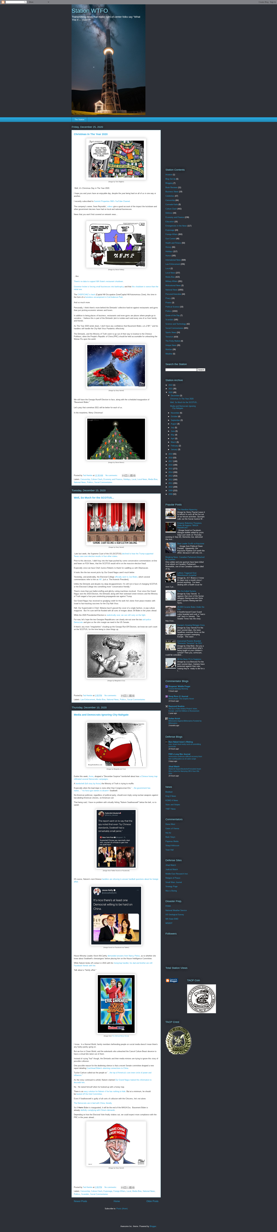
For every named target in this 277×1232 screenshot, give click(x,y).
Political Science (172, 307)
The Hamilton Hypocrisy (187, 509)
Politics (90, 482)
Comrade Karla (171, 204)
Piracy (168, 298)
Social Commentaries (103, 482)
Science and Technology (175, 324)
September (175, 420)
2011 (171, 483)
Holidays (127, 479)
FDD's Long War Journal (179, 754)
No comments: (111, 475)
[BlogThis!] (126, 475)
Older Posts (152, 1201)
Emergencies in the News (176, 226)
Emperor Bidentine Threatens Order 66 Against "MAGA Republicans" (189, 525)
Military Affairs (171, 281)
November (175, 413)
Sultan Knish (174, 718)
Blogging (169, 183)
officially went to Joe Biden (126, 577)
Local (134, 479)
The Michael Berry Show (120, 1036)
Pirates (168, 303)
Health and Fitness (173, 243)
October (174, 416)
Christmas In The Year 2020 (91, 134)
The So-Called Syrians (186, 591)
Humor (168, 256)
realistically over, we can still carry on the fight (126, 615)
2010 (171, 487)
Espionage (107, 1191)
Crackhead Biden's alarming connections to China (107, 1068)
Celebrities (169, 196)
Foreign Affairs (119, 1191)
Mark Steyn (170, 837)
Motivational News (173, 285)
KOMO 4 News (171, 800)
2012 (171, 480)
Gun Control (170, 239)
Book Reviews (171, 187)
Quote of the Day (172, 315)
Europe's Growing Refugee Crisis (191, 625)
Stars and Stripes (172, 805)
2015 (171, 469)
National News (80, 482)
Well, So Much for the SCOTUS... (94, 497)
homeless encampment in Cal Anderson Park (104, 297)
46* (100, 579)
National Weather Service (176, 910)
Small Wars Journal (173, 882)
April (173, 438)
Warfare (168, 349)
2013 (171, 476)
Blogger (153, 1226)
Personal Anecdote (173, 294)
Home (117, 1201)
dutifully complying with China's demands (98, 1110)
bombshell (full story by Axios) (88, 783)
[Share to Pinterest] (134, 475)
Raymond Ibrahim (177, 706)
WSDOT (168, 923)
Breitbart (169, 792)
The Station (79, 119)
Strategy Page (171, 886)
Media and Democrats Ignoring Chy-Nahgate (101, 714)
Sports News (170, 332)
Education (169, 222)
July (173, 427)
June (173, 431)
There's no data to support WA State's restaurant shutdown (98, 281)
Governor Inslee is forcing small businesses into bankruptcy (99, 287)
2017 (171, 461)
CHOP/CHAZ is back (86, 294)
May (173, 435)
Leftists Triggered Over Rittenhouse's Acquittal (186, 574)
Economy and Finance (112, 479)
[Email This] (123, 475)
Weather (168, 354)
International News (173, 260)
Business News (171, 192)
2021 (171, 389)
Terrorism (169, 337)
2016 (171, 465)
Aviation (168, 175)
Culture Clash (96, 479)
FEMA (168, 906)
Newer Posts (80, 1201)
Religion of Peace (172, 878)
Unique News (170, 345)
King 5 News (170, 796)
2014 (171, 472)
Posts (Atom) (122, 1208)
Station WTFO (90, 10)
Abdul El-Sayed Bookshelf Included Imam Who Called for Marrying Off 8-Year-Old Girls (185, 771)
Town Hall (169, 850)
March (174, 442)
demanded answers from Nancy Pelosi (124, 956)
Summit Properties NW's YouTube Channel (112, 201)
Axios (91, 776)
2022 (171, 385)
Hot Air (168, 833)
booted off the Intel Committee (89, 1094)
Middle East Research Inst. (176, 874)
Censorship (85, 479)
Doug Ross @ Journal (178, 696)
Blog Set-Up (170, 179)
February (175, 446)
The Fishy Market (172, 341)
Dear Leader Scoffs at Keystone (190, 543)
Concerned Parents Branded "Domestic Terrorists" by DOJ (189, 642)
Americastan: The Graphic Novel (181, 699)
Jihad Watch (174, 766)
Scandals (85, 1194)
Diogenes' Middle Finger (179, 686)
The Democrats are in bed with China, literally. (93, 1103)
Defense (168, 213)
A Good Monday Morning (178, 689)
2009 (171, 490)
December (175, 395)
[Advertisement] (183, 143)
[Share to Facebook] (131, 475)
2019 (171, 454)
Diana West (170, 824)
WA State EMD (171, 919)
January (174, 449)
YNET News (170, 809)
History (168, 247)
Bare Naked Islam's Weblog (181, 742)
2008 (171, 494)
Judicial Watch (171, 869)
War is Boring (171, 891)
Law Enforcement (88, 699)
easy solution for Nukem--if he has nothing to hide (104, 1091)
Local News (142, 479)
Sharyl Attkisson (172, 845)
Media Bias (153, 479)
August (174, 424)
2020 (171, 392)
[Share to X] (128, 475)
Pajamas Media (171, 841)
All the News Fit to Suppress (189, 659)
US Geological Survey (174, 914)
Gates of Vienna (172, 828)
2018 (171, 458)
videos (110, 206)
